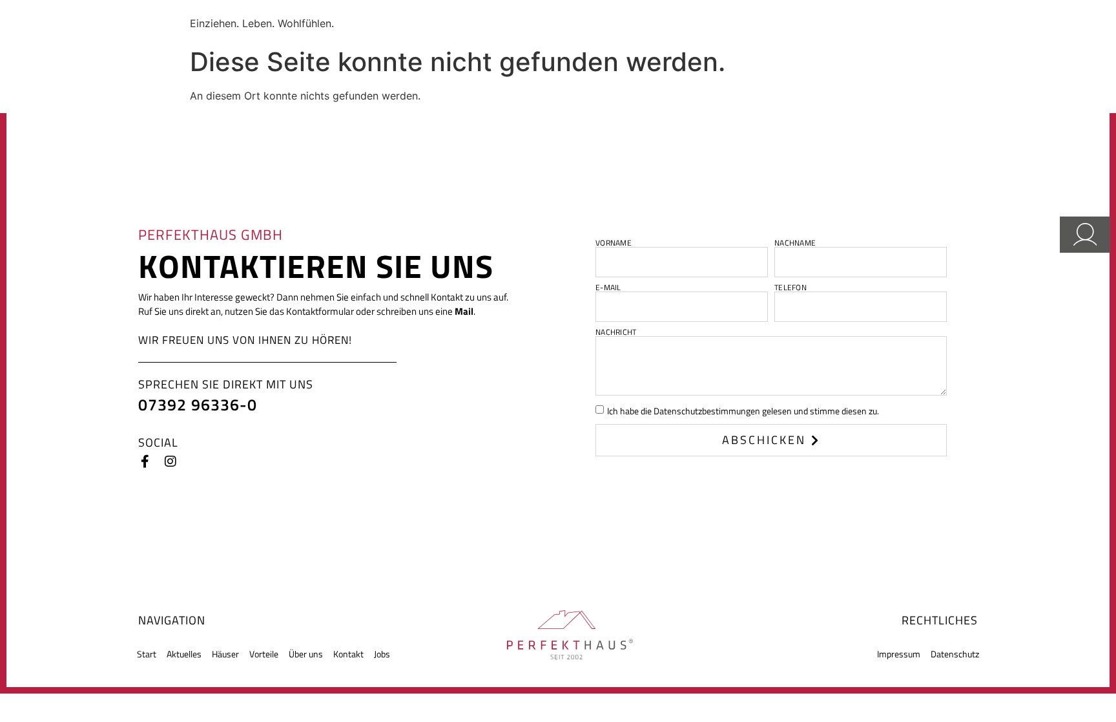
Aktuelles (184, 654)
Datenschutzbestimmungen (707, 411)
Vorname (613, 243)
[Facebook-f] (144, 461)
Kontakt (348, 654)
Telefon (790, 288)
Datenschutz (955, 654)
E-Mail (608, 288)
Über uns (306, 654)
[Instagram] (170, 461)
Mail (464, 311)
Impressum (898, 654)
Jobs (382, 654)
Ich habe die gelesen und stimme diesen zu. (743, 411)
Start (146, 654)
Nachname (795, 243)
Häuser (225, 654)
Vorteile (263, 654)
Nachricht (615, 332)
